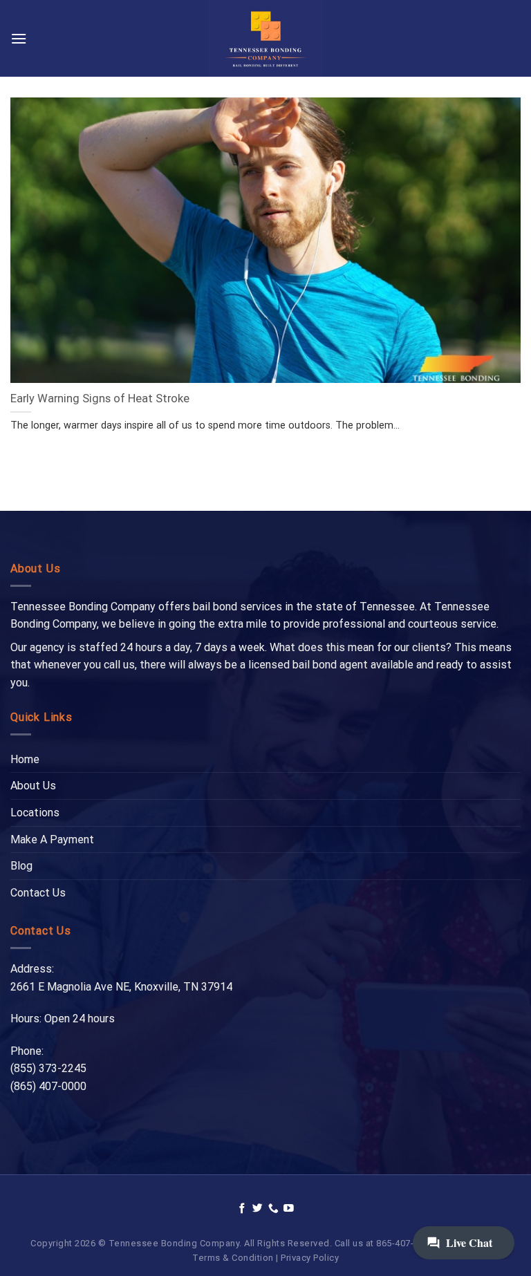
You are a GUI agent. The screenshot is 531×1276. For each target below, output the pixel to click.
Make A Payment (52, 839)
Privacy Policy (310, 1257)
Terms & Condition (233, 1257)
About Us (33, 785)
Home (24, 759)
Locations (34, 812)
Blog (21, 865)
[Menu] (18, 38)
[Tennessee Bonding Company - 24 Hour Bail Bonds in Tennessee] (266, 38)
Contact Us (38, 892)
